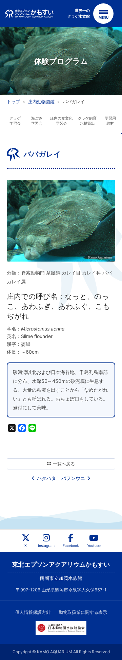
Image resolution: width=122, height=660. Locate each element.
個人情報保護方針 (32, 612)
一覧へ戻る (64, 463)
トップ (13, 101)
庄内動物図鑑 (41, 101)
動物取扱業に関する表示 (83, 612)
